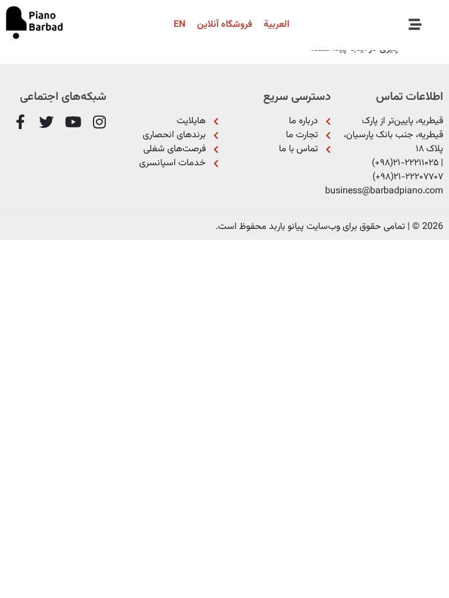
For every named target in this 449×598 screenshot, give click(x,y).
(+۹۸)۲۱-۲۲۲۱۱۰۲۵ (405, 163)
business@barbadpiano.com (384, 191)
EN (179, 25)
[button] (415, 25)
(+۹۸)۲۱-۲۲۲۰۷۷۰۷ (407, 177)
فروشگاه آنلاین (224, 25)
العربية (276, 25)
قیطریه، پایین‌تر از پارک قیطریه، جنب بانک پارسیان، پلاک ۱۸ (393, 135)
